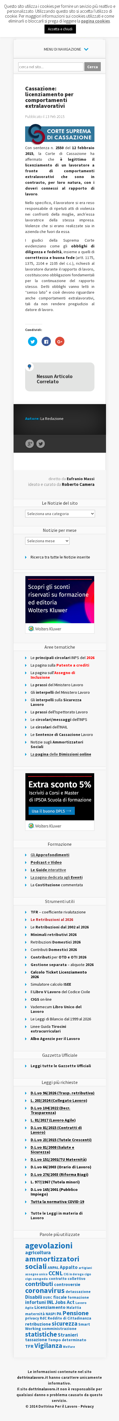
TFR (29, 1346)
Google (29, 444)
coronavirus (45, 1290)
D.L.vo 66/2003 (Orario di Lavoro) (61, 1167)
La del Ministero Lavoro (57, 684)
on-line (41, 999)
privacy (32, 1318)
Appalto (69, 1267)
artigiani (85, 1268)
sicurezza (64, 1323)
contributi (39, 1284)
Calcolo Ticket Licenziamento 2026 (59, 974)
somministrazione (59, 1328)
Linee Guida (48, 1029)
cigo (87, 1274)
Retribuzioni (56, 942)
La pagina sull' (53, 675)
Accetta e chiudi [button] (60, 29)
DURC (47, 1297)
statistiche (41, 1334)
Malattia (73, 1307)
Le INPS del (62, 657)
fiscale (60, 1297)
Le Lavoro (62, 734)
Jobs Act (65, 1302)
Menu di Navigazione (62, 49)
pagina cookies (95, 21)
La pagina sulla (60, 665)
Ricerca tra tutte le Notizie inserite (60, 557)
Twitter (40, 444)
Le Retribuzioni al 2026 (52, 919)
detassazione (78, 1291)
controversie (67, 1284)
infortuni (35, 1302)
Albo (55, 1038)
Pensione (75, 1313)
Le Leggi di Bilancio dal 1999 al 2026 (61, 1019)
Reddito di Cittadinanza (69, 1318)
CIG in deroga (73, 1274)
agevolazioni (48, 1245)
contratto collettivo (67, 1278)
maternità (35, 1313)
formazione (78, 1297)
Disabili (33, 1297)
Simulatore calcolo (51, 984)
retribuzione (38, 1324)
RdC (43, 1318)
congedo (40, 1278)
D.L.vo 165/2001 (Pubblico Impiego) (54, 1192)
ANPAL (53, 1267)
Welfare (69, 1347)
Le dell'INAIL (49, 727)
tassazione (36, 1339)
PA (59, 1313)
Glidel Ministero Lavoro (60, 692)
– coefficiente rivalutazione (58, 912)
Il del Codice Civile (60, 991)
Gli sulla (56, 702)
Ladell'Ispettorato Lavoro (59, 712)
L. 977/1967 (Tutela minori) (55, 1182)
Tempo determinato (67, 1339)
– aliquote (62, 964)
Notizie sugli (57, 744)
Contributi (54, 949)
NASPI (51, 1313)
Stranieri (68, 1335)
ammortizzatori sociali (52, 1262)
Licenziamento (50, 1307)
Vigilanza (48, 1345)
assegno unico (36, 1274)
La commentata (57, 884)
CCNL (56, 1273)
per (58, 957)
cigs (28, 1278)
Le (60, 927)
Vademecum (56, 1009)
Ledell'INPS (59, 719)
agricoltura (38, 1252)
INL (50, 1302)
